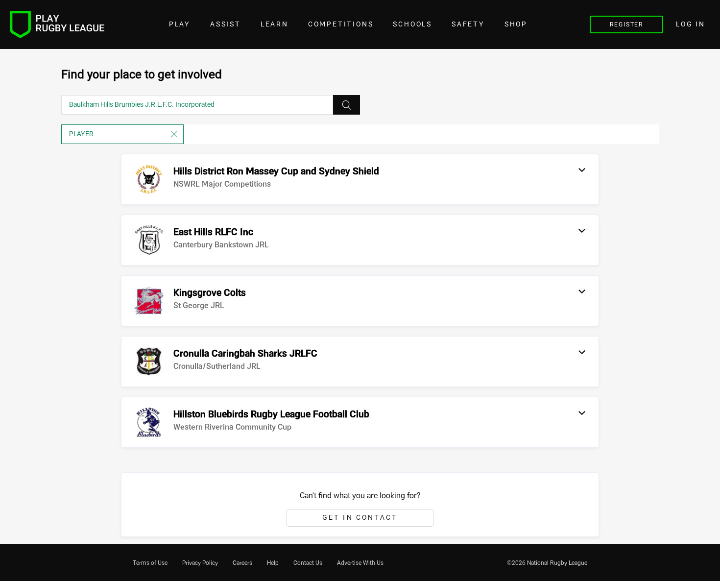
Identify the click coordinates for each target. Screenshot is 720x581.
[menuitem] (150, 563)
